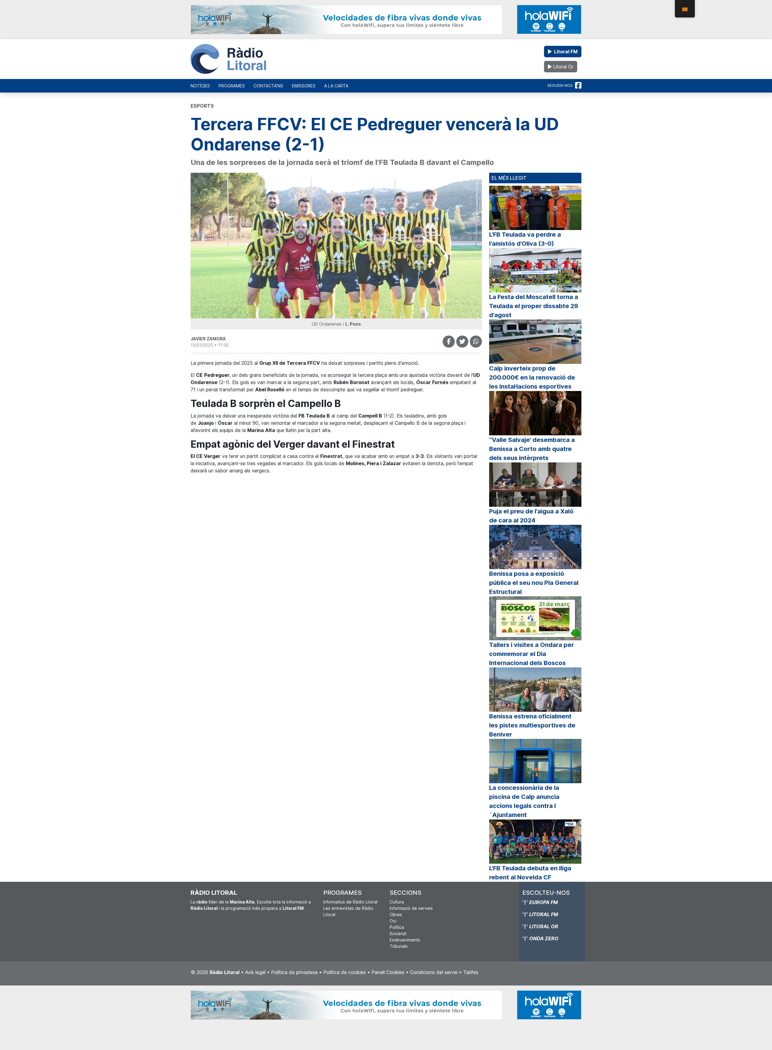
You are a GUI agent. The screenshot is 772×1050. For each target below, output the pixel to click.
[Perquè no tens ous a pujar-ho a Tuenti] (462, 342)
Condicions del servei (433, 972)
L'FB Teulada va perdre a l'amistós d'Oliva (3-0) (525, 239)
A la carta (336, 85)
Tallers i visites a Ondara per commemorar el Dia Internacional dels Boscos (531, 654)
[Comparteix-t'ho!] (449, 342)
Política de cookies (344, 972)
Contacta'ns (268, 85)
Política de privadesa (294, 972)
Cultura (397, 901)
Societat (398, 933)
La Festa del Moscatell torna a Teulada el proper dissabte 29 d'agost (533, 306)
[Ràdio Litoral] (228, 59)
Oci (393, 920)
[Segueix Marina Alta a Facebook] (578, 86)
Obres (396, 914)
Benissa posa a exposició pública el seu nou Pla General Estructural (533, 582)
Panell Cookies (388, 972)
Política (397, 927)
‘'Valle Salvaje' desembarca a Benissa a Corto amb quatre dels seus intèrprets (532, 449)
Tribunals (399, 946)
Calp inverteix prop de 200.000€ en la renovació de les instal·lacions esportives (532, 377)
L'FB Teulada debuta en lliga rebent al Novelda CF (530, 873)
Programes (232, 85)
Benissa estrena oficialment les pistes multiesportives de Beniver (532, 725)
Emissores (303, 85)
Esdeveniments (405, 939)
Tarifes (470, 972)
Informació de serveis (411, 908)
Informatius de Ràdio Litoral (350, 901)
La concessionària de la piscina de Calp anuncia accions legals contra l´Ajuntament (524, 801)
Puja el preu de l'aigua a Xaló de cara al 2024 (531, 516)
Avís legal (255, 972)
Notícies (200, 85)
